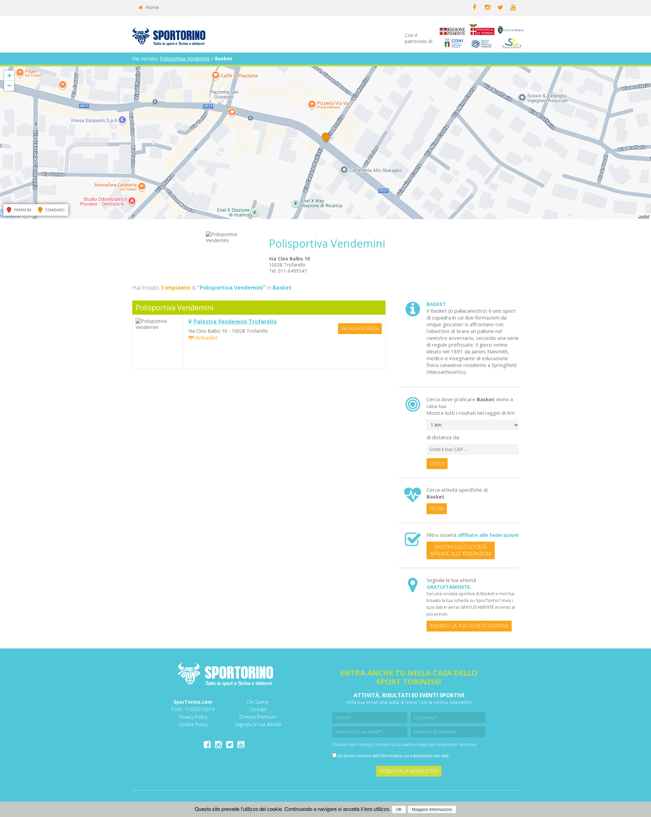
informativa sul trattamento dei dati (414, 755)
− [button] (9, 85)
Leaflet (643, 216)
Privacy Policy (193, 717)
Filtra (436, 508)
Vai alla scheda (359, 328)
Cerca (437, 463)
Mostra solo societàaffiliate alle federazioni (460, 550)
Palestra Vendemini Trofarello (235, 321)
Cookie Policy (193, 724)
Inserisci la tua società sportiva (469, 626)
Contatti (258, 709)
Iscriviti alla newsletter (408, 771)
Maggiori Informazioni (432, 809)
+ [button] (9, 75)
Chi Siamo (258, 702)
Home (151, 7)
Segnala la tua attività (258, 724)
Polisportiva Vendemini (185, 58)
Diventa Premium (258, 717)
